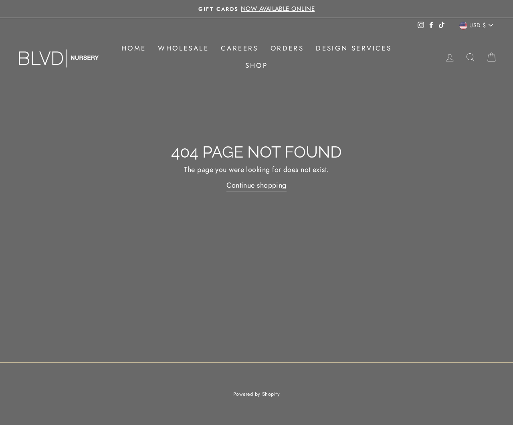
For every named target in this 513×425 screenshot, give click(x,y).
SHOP (256, 65)
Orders (287, 48)
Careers (240, 48)
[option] (256, 9)
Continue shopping (256, 185)
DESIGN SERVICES (354, 48)
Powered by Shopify (256, 394)
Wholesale (183, 48)
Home (133, 48)
